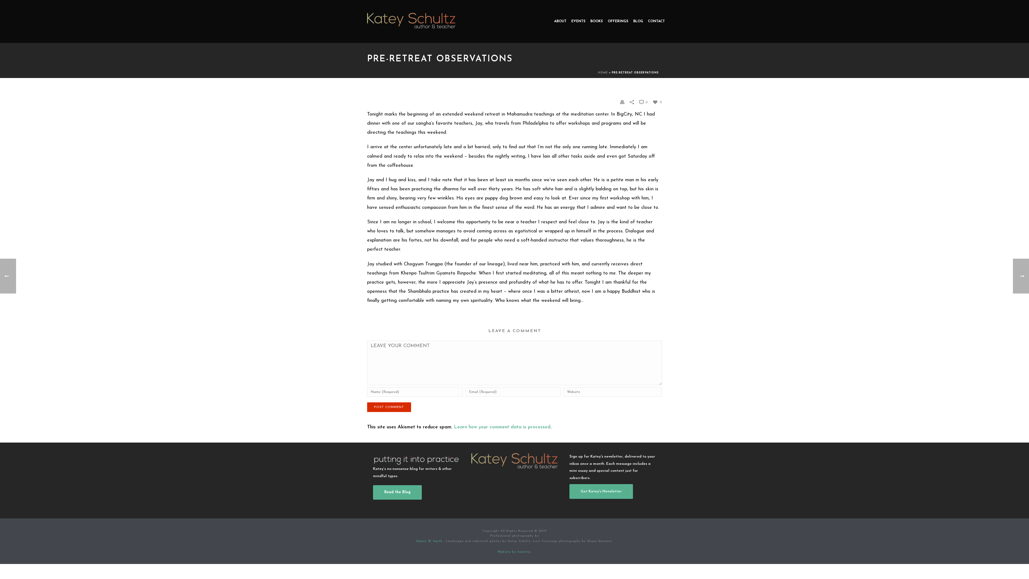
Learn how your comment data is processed (502, 427)
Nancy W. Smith (430, 541)
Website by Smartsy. (515, 552)
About (560, 21)
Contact (656, 21)
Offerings (618, 21)
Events (578, 21)
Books (596, 21)
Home (603, 72)
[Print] (622, 102)
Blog (638, 21)
